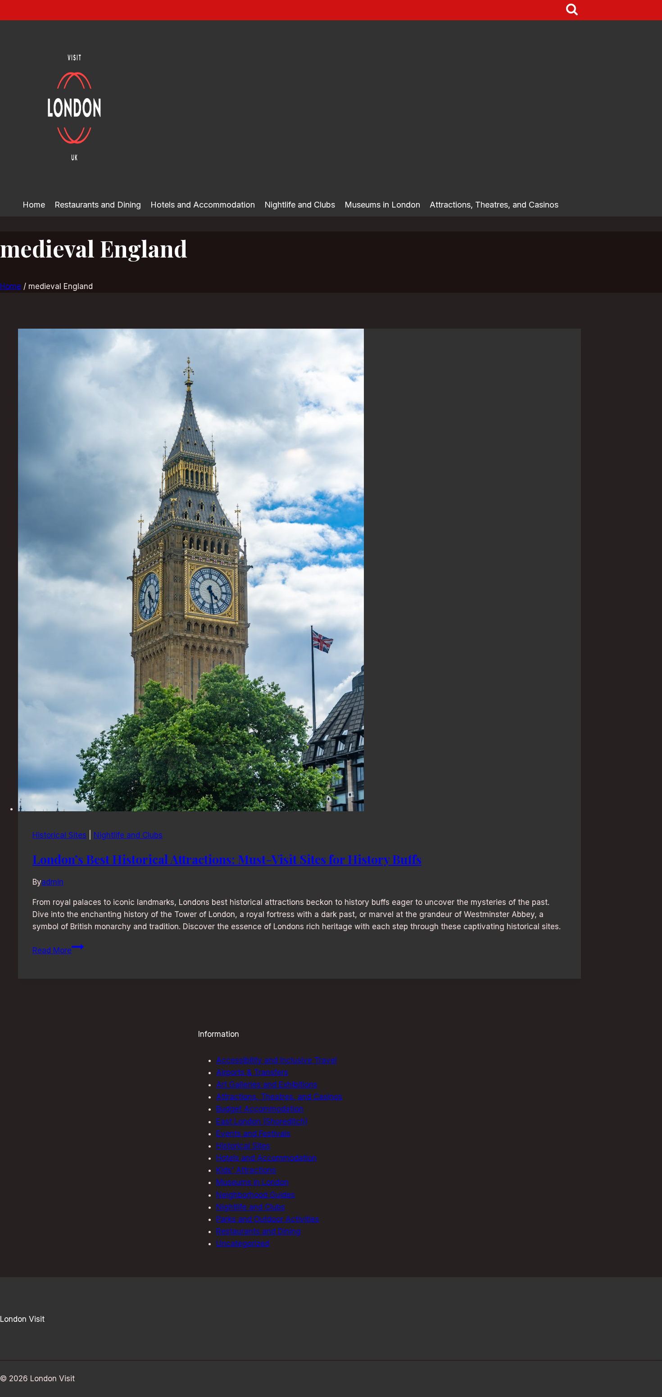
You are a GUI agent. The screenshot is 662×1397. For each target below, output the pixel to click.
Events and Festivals (253, 1133)
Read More (58, 950)
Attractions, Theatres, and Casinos (494, 204)
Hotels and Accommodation (202, 204)
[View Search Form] (572, 10)
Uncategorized (242, 1243)
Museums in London (382, 204)
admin (52, 881)
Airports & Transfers (252, 1072)
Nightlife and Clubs (299, 204)
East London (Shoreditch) (262, 1121)
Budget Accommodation (260, 1108)
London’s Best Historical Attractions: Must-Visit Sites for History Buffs (227, 859)
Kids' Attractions (246, 1170)
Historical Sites (59, 835)
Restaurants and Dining (97, 204)
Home (34, 204)
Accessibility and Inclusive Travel (276, 1060)
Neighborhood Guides (255, 1194)
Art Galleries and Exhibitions (266, 1084)
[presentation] (299, 572)
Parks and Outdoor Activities (267, 1219)
